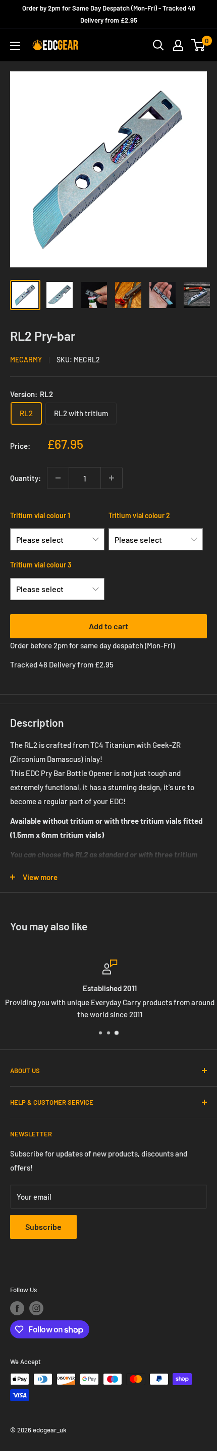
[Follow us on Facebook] (17, 1308)
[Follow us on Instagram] (36, 1308)
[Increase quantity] (111, 478)
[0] (198, 45)
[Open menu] (15, 46)
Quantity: (25, 477)
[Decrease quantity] (58, 478)
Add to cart (108, 626)
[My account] (178, 45)
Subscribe (43, 1226)
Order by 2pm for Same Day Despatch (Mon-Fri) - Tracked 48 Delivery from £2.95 (108, 14)
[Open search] (158, 45)
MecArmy (26, 359)
